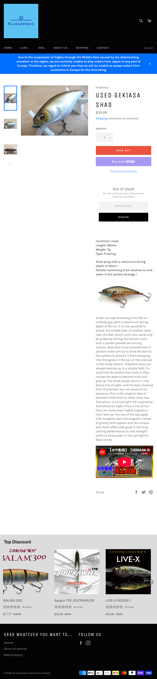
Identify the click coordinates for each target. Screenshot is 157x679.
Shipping (82, 47)
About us (60, 47)
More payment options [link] (123, 171)
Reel (41, 47)
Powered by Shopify (39, 673)
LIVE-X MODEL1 (118, 600)
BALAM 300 (12, 600)
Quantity (101, 128)
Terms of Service (15, 649)
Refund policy (13, 655)
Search (9, 642)
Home (8, 47)
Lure (24, 47)
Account (148, 47)
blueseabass (20, 673)
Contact (103, 47)
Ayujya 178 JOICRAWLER (74, 600)
